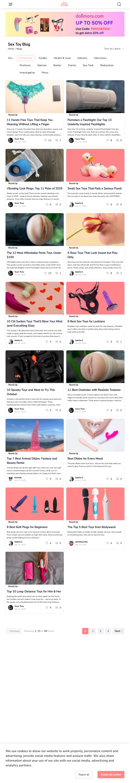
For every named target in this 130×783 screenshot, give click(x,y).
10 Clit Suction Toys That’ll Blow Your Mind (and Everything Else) (34, 323)
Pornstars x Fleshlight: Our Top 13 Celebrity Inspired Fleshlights (90, 122)
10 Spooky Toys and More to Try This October (31, 392)
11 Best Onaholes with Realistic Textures (94, 390)
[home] (64, 4)
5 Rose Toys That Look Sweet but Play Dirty (92, 255)
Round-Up (12, 115)
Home (11, 48)
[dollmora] (65, 24)
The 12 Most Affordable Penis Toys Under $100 (34, 255)
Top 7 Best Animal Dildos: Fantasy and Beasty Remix (32, 461)
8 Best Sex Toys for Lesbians (86, 321)
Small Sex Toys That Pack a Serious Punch (95, 188)
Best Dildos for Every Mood (85, 458)
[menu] (12, 4)
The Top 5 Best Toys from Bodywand (92, 527)
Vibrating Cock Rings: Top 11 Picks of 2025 (34, 188)
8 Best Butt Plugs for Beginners (27, 527)
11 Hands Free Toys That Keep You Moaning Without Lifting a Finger (30, 122)
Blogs (19, 48)
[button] (112, 48)
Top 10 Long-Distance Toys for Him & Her (34, 591)
